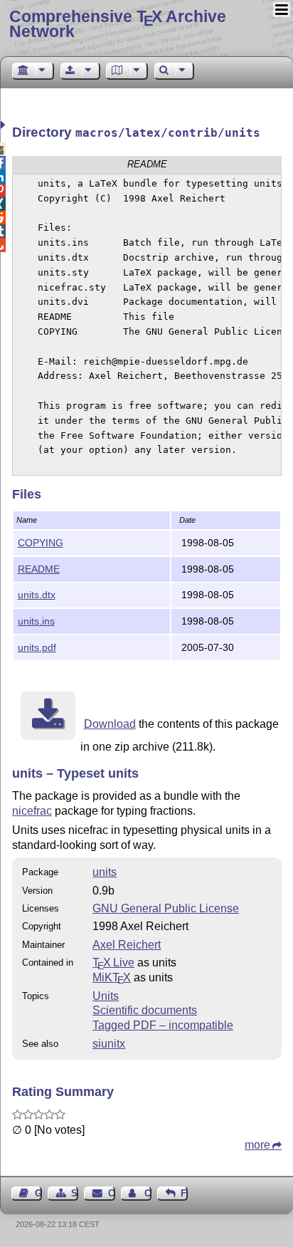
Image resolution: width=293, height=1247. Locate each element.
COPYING (40, 542)
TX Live (113, 962)
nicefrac (32, 811)
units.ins (36, 621)
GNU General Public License (165, 908)
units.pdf (37, 647)
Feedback (184, 1193)
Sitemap (74, 1193)
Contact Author (147, 1193)
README (39, 569)
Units (105, 996)
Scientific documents (144, 1010)
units (104, 872)
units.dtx (36, 594)
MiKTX (111, 977)
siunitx (108, 1044)
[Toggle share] (5, 125)
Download (110, 724)
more (257, 1145)
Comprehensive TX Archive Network (117, 24)
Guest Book (38, 1193)
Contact (111, 1193)
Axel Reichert (126, 945)
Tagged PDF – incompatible (162, 1025)
